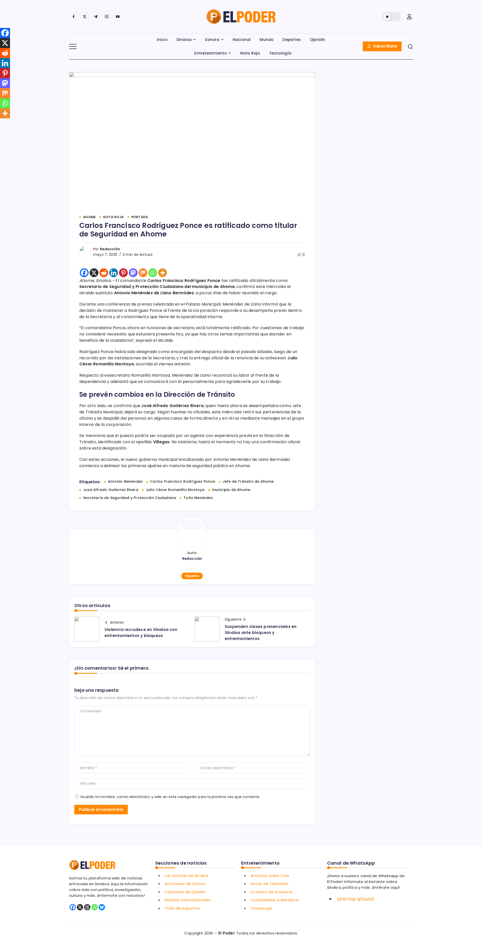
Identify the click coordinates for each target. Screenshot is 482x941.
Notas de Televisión (269, 883)
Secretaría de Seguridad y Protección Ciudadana (129, 497)
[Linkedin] (113, 272)
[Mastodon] (133, 272)
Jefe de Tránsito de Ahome (248, 481)
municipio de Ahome (231, 489)
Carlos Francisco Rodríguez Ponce (182, 481)
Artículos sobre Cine (270, 875)
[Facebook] (84, 272)
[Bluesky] (102, 907)
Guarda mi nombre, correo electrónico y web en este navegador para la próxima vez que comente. (170, 796)
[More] (162, 272)
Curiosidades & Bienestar (275, 900)
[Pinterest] (123, 272)
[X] (94, 272)
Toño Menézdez (198, 497)
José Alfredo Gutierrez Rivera (110, 489)
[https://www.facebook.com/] (73, 16)
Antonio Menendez (125, 481)
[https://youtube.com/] (117, 16)
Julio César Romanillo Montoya (175, 489)
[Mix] (143, 272)
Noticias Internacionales (188, 900)
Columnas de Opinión (185, 892)
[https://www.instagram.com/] (106, 16)
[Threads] (87, 907)
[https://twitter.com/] (84, 16)
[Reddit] (103, 272)
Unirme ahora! (356, 899)
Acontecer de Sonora (185, 883)
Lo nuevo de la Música (271, 892)
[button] (392, 16)
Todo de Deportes (182, 908)
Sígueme (192, 576)
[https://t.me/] (95, 16)
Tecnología (261, 908)
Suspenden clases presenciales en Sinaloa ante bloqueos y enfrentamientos (260, 632)
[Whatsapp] (152, 272)
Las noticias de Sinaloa (186, 875)
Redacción (110, 249)
